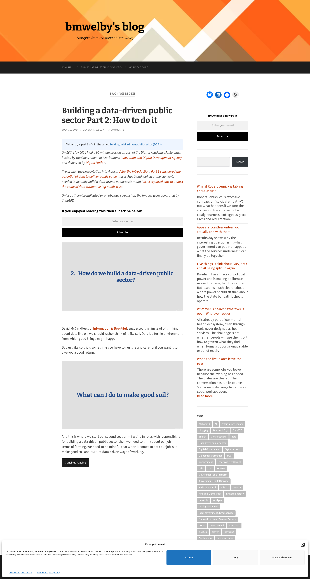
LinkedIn (203, 500)
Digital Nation (95, 162)
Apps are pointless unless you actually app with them (218, 229)
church (202, 437)
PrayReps (229, 532)
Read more (209, 396)
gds (201, 468)
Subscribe (122, 232)
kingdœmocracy (235, 494)
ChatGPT (237, 430)
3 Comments (116, 130)
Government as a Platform (213, 475)
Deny (235, 557)
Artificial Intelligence (232, 424)
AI (216, 424)
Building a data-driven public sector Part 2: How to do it (117, 115)
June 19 (237, 487)
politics (203, 532)
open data (234, 525)
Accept (189, 557)
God (210, 468)
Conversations (219, 437)
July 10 (224, 487)
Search (240, 162)
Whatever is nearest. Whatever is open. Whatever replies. (220, 311)
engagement (206, 462)
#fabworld (204, 424)
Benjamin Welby (93, 130)
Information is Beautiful (110, 328)
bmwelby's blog (104, 26)
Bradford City (220, 430)
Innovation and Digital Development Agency (151, 157)
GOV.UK (221, 468)
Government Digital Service (214, 481)
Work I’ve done (138, 67)
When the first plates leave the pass (219, 361)
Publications (205, 538)
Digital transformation (210, 456)
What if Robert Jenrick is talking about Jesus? (220, 189)
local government (208, 506)
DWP (229, 456)
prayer (215, 532)
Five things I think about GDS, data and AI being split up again (222, 266)
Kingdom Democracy (210, 494)
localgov (217, 500)
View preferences (282, 557)
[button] (303, 544)
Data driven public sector (212, 443)
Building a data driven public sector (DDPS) (135, 144)
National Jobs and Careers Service (217, 519)
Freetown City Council (229, 462)
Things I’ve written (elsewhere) (101, 67)
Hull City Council (207, 487)
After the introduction (134, 171)
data (233, 437)
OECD (202, 525)
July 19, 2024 (70, 130)
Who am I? (68, 67)
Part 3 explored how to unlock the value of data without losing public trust (122, 184)
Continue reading (75, 463)
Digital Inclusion (233, 449)
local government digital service (216, 513)
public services (225, 538)
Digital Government (209, 449)
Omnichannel (217, 525)
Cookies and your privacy (20, 572)
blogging (203, 430)
